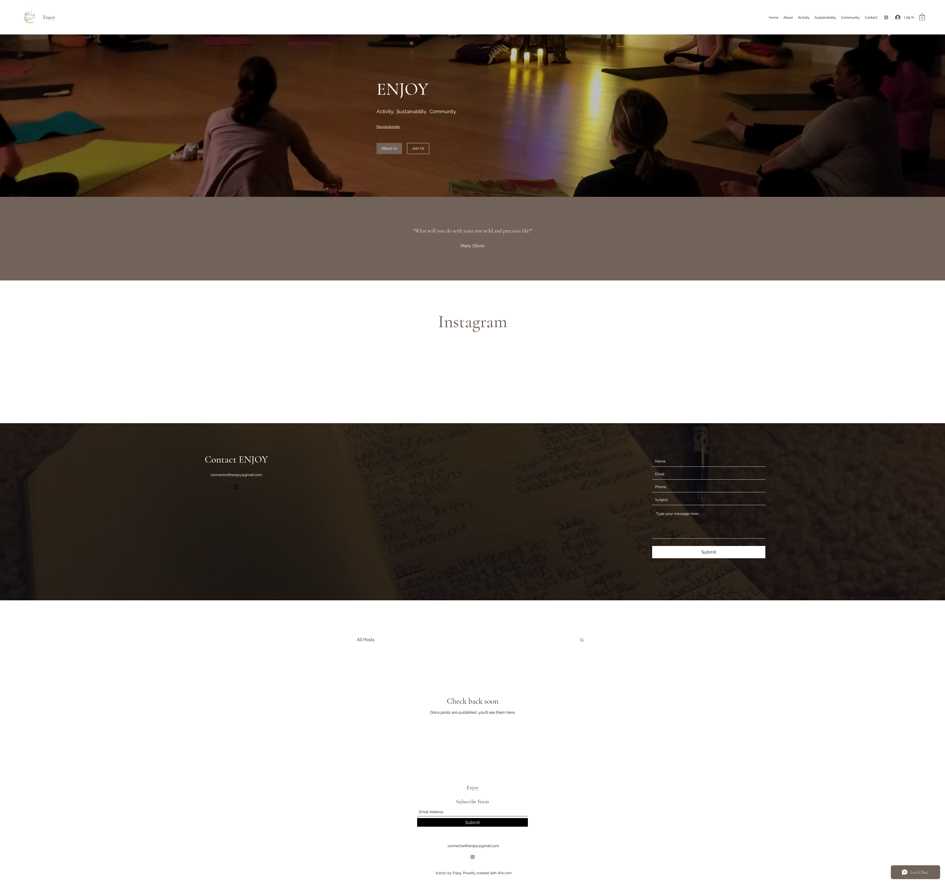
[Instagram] (886, 17)
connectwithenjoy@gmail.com (236, 475)
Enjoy (49, 17)
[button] (922, 17)
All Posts (366, 639)
